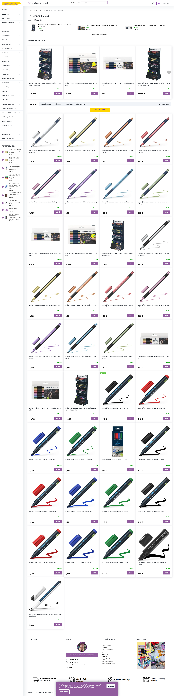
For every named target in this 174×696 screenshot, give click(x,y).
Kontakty (104, 656)
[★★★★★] (118, 390)
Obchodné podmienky (107, 661)
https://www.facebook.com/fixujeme (78, 664)
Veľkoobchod (105, 654)
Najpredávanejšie (46, 104)
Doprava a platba (106, 645)
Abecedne (81, 104)
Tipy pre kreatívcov (107, 659)
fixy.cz (70, 667)
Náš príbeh (104, 647)
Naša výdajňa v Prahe (107, 649)
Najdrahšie (69, 104)
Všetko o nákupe (106, 642)
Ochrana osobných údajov (108, 663)
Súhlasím (111, 686)
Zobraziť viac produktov (99, 34)
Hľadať (74, 3)
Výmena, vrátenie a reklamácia (110, 652)
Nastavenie (64, 692)
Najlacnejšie (58, 104)
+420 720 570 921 (73, 662)
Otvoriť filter (100, 110)
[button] (30, 72)
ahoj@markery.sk (73, 659)
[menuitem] (11, 10)
